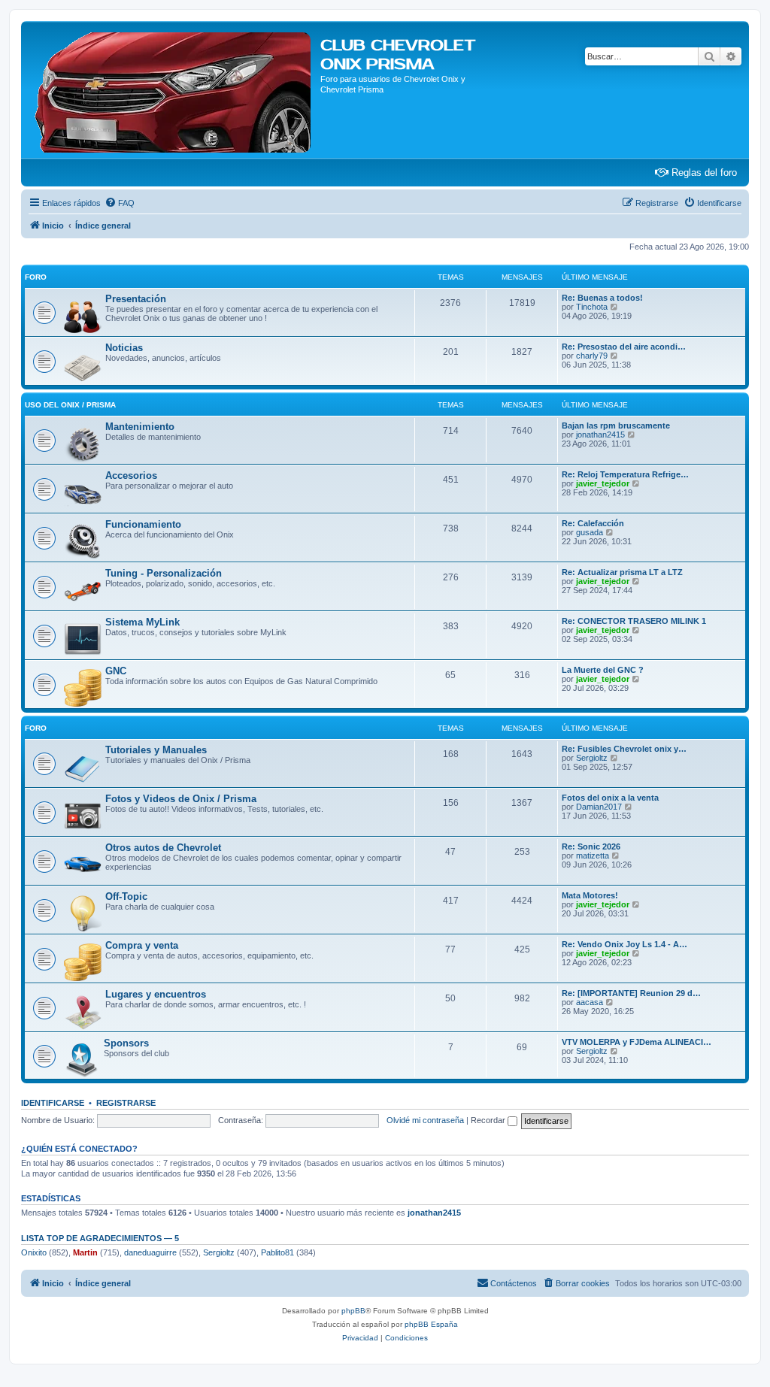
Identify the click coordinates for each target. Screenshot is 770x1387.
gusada (589, 532)
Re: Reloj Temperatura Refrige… (625, 474)
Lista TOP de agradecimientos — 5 (100, 1238)
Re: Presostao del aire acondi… (624, 346)
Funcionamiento (143, 524)
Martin (85, 1252)
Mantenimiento (139, 426)
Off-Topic (126, 896)
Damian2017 (599, 806)
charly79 (592, 355)
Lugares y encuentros (155, 994)
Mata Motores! (590, 895)
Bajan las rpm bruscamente (616, 425)
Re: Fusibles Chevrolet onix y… (624, 748)
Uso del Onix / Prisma (70, 405)
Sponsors (126, 1043)
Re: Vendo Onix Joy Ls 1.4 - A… (624, 944)
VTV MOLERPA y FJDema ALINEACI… (636, 1041)
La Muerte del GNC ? (603, 669)
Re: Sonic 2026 (591, 846)
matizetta (592, 855)
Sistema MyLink (142, 622)
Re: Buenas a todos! (602, 297)
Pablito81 (277, 1252)
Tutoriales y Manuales (156, 750)
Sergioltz (592, 757)
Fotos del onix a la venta (610, 797)
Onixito (34, 1252)
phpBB (353, 1311)
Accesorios (131, 475)
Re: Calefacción (593, 523)
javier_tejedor (602, 483)
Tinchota (592, 306)
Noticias (124, 347)
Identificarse (52, 1102)
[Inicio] (172, 89)
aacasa (589, 1002)
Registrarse (126, 1102)
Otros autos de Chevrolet (163, 847)
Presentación (135, 298)
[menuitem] (120, 203)
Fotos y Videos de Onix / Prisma (180, 798)
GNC (115, 671)
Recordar (489, 1120)
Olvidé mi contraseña (425, 1120)
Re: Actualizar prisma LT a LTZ (622, 572)
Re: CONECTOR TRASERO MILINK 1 (634, 620)
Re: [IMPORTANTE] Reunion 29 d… (631, 993)
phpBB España (431, 1324)
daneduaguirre (150, 1252)
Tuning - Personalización (163, 573)
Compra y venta (141, 945)
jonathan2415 (600, 434)
